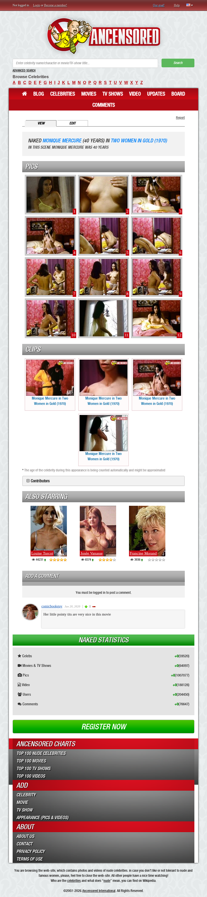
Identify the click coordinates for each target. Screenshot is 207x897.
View (41, 123)
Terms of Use (29, 859)
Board (178, 93)
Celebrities (62, 93)
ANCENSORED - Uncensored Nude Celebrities (104, 36)
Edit (72, 123)
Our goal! (159, 5)
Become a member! (55, 5)
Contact (24, 844)
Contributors (40, 481)
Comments (103, 104)
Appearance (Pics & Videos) (42, 817)
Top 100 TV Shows (33, 768)
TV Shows (112, 93)
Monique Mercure (61, 141)
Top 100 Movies (31, 761)
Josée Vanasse (92, 553)
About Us (25, 836)
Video (135, 93)
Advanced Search (24, 70)
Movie (22, 802)
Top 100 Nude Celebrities (40, 753)
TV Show (24, 810)
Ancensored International (98, 891)
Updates (156, 93)
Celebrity (26, 795)
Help (177, 5)
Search (178, 63)
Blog (38, 93)
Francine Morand (143, 553)
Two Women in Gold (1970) (139, 141)
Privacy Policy (30, 851)
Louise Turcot (42, 553)
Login (36, 5)
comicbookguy (51, 606)
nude (107, 881)
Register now (103, 727)
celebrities (74, 881)
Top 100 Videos (30, 776)
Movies (88, 93)
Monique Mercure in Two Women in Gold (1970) (50, 401)
